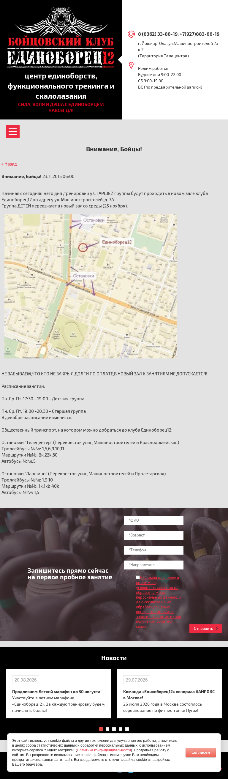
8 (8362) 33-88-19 (158, 34)
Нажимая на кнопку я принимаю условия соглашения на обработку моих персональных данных (157, 588)
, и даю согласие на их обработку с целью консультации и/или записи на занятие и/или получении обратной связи (158, 612)
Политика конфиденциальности (104, 750)
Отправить (203, 628)
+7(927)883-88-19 (199, 34)
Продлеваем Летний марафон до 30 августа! (57, 691)
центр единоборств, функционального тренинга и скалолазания (60, 86)
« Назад (9, 164)
